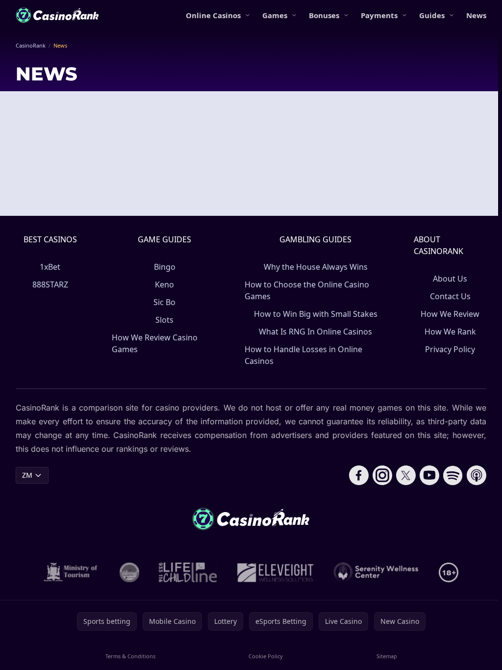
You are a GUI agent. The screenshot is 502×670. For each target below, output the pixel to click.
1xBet (50, 266)
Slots (164, 319)
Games (274, 15)
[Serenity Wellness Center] (376, 572)
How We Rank (450, 331)
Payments (379, 15)
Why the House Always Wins (316, 266)
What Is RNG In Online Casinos (315, 331)
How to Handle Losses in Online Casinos (303, 355)
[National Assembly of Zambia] (129, 572)
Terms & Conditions (130, 656)
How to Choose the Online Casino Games (307, 290)
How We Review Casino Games (155, 343)
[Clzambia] (188, 572)
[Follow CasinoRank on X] (406, 475)
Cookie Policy (266, 656)
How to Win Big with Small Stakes (315, 314)
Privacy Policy (450, 349)
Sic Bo (164, 302)
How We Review (450, 314)
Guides (432, 15)
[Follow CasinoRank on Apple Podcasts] (476, 475)
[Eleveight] (275, 572)
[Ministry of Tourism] (72, 572)
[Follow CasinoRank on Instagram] (382, 475)
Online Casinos (213, 15)
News (476, 15)
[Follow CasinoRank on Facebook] (359, 475)
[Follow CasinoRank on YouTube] (429, 475)
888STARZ (50, 284)
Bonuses (324, 15)
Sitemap (386, 656)
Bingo (165, 266)
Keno (164, 284)
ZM (27, 475)
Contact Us (450, 296)
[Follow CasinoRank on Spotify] (453, 475)
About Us (450, 278)
